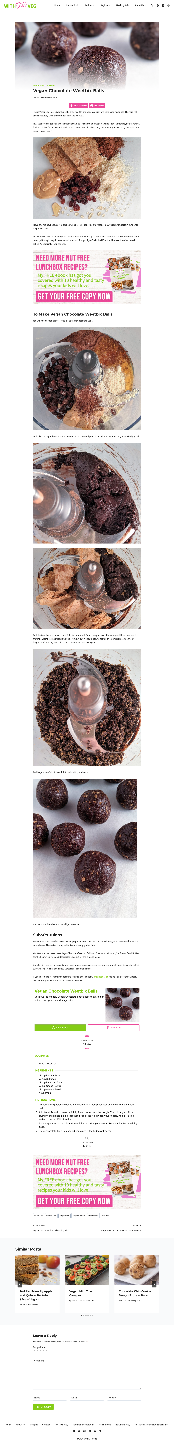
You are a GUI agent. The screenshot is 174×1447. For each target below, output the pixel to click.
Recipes (34, 1424)
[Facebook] (158, 5)
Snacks (52, 85)
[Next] (154, 1284)
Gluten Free (51, 1216)
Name (37, 1397)
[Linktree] (100, 1431)
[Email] (95, 1431)
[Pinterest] (168, 5)
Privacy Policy (61, 1424)
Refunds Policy (122, 1424)
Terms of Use (104, 1424)
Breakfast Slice (101, 976)
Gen (37, 97)
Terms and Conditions (83, 1424)
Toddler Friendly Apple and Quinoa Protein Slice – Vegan (36, 1295)
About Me (21, 1424)
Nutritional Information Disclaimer (151, 1424)
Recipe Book (72, 5)
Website (112, 1397)
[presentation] (37, 1270)
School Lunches (40, 85)
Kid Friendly (93, 1216)
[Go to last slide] (20, 1284)
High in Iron (64, 1216)
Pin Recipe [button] (115, 1027)
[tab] (81, 1315)
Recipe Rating (40, 1347)
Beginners (105, 5)
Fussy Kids (38, 1216)
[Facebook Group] (79, 1431)
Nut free (105, 1216)
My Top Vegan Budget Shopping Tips (51, 1228)
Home (57, 5)
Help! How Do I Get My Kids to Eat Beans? (121, 1228)
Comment (39, 1360)
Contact (46, 1424)
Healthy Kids (122, 5)
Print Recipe (98, 105)
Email (74, 1397)
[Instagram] (163, 5)
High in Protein (79, 1216)
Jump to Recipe (80, 105)
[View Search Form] (151, 5)
